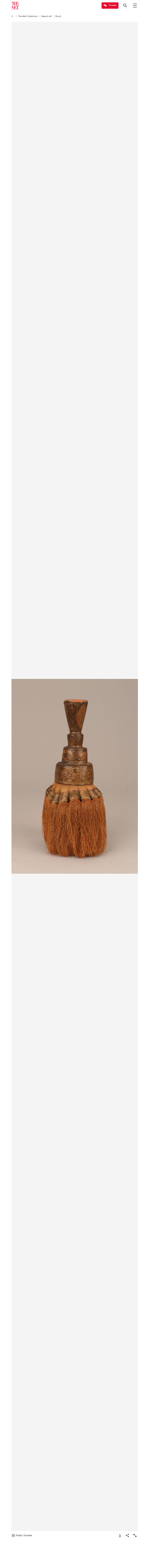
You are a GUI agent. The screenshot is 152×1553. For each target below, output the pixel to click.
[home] (12, 16)
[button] (74, 776)
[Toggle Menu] (135, 5)
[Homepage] (15, 5)
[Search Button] (125, 5)
